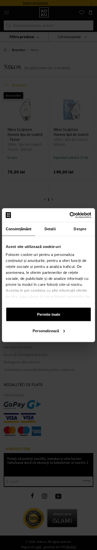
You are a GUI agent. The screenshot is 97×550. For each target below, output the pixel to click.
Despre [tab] (80, 229)
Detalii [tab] (50, 229)
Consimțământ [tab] (18, 229)
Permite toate (48, 314)
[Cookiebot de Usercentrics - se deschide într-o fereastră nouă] (69, 215)
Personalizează (46, 330)
